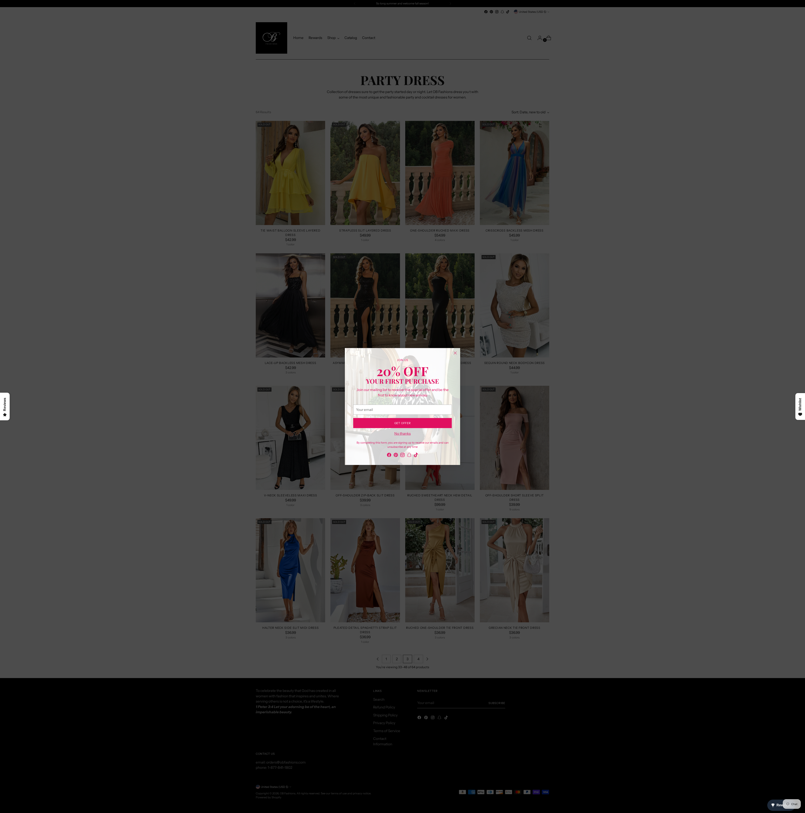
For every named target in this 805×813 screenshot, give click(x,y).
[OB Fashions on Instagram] (402, 455)
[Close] (455, 353)
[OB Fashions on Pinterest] (395, 455)
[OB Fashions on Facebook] (389, 455)
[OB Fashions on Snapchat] (409, 455)
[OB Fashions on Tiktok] (415, 455)
